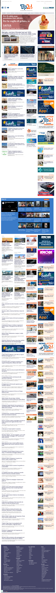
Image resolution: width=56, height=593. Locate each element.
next (36, 53)
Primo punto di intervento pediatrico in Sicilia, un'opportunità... (48, 479)
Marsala (12, 13)
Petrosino (36, 13)
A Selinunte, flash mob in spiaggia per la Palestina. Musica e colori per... (48, 519)
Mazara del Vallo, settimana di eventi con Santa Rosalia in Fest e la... (49, 366)
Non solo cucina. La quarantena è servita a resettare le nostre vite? (48, 373)
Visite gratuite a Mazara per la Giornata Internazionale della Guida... (49, 512)
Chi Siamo (38, 1)
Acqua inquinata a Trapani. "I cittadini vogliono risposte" (21, 209)
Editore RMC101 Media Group (7, 585)
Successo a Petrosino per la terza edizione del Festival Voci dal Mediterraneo (37, 220)
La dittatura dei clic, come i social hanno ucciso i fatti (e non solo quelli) (49, 177)
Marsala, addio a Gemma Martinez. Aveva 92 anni (48, 80)
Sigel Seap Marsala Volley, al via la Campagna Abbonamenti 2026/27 (48, 393)
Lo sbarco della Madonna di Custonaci (37, 209)
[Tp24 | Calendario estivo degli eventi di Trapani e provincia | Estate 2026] (31, 71)
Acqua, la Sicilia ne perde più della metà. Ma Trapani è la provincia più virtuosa (11, 56)
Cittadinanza (4, 30)
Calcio (5, 353)
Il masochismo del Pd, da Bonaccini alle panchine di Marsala (31, 410)
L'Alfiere (6, 375)
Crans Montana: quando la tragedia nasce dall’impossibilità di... (31, 310)
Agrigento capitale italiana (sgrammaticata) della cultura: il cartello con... (48, 380)
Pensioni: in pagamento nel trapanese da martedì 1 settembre (49, 331)
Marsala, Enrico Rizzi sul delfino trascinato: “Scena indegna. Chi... (31, 399)
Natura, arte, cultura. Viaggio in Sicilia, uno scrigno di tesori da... (49, 446)
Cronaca (5, 45)
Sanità (6, 368)
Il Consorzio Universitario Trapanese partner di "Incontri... (48, 473)
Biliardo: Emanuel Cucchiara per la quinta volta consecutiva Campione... (49, 439)
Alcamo (25, 13)
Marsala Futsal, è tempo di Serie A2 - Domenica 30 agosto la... (49, 426)
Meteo (6, 331)
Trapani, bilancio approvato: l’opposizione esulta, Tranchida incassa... (49, 338)
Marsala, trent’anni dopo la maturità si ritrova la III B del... (49, 459)
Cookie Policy (10, 589)
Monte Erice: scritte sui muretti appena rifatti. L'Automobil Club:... (49, 419)
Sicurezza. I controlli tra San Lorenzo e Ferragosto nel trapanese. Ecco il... (48, 324)
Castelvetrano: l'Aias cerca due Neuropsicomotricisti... (31, 343)
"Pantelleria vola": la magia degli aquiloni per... (49, 526)
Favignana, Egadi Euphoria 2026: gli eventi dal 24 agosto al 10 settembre (31, 144)
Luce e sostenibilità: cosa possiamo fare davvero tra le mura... (48, 162)
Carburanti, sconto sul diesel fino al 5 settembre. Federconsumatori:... (31, 366)
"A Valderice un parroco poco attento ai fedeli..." (49, 289)
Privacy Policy (5, 589)
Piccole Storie (7, 433)
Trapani (8, 13)
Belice (32, 13)
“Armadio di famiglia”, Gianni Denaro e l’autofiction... (30, 377)
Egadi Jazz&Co (29, 124)
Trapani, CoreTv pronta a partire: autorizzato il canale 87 (48, 493)
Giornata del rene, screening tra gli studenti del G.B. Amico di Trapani (48, 486)
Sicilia (43, 13)
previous (2, 53)
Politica (3, 97)
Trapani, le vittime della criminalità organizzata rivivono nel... (49, 499)
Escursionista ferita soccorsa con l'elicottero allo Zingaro (30, 230)
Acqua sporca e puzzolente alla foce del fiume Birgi (46, 209)
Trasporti (19, 252)
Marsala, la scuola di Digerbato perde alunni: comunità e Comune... (31, 321)
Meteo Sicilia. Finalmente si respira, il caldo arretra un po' (31, 332)
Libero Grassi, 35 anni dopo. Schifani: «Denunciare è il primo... (49, 303)
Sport (2, 353)
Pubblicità (42, 1)
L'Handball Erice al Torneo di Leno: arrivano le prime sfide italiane (48, 453)
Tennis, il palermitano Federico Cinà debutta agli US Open (48, 433)
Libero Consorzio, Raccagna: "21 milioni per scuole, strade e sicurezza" (45, 231)
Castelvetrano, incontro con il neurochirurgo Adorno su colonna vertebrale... (31, 255)
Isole (41, 13)
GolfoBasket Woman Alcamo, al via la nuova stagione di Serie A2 (49, 406)
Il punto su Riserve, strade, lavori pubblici (21, 230)
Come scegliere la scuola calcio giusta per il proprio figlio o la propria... (48, 156)
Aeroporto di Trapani (8, 142)
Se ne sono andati (4, 309)
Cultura (3, 67)
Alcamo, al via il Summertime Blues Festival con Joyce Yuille (31, 355)
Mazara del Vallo (19, 13)
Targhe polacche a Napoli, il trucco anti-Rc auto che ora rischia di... (49, 400)
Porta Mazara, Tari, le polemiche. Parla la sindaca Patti (37, 230)
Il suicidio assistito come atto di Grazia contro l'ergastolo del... (31, 265)
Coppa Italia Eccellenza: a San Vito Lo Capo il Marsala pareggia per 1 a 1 (49, 386)
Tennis (5, 493)
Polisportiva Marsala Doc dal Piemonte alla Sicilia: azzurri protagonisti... (48, 413)
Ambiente (8, 45)
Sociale (6, 360)
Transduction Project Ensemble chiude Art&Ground (30, 115)
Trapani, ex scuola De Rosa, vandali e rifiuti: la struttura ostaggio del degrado (27, 56)
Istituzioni (3, 449)
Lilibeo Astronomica (30, 94)
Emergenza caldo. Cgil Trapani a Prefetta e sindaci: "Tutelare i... (30, 243)
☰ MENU (4, 13)
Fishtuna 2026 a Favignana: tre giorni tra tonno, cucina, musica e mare (31, 86)
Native (39, 146)
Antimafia (3, 396)
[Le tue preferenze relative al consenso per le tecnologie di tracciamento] (2, 591)
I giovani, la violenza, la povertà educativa (31, 276)
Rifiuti (7, 112)
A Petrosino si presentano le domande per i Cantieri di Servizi (49, 506)
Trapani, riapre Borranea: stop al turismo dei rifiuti (29, 209)
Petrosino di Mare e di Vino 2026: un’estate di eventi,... (48, 149)
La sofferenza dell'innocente (29, 422)
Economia (3, 104)
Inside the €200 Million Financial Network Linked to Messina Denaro (31, 288)
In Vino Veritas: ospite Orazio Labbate (29, 219)
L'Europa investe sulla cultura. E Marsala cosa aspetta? (31, 299)
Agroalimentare (7, 104)
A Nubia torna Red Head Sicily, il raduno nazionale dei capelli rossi (31, 135)
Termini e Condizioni (16, 589)
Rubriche (3, 375)
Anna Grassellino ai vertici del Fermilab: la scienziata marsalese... (31, 388)
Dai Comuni (7, 449)
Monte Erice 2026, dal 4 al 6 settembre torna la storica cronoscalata (31, 105)
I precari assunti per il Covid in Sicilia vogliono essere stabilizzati (49, 466)
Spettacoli (6, 67)
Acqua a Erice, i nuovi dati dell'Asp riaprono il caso (48, 296)
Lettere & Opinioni (17, 285)
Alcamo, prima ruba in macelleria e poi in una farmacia (49, 360)
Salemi (28, 13)
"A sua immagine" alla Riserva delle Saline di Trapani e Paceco (45, 219)
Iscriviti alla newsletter (48, 1)
